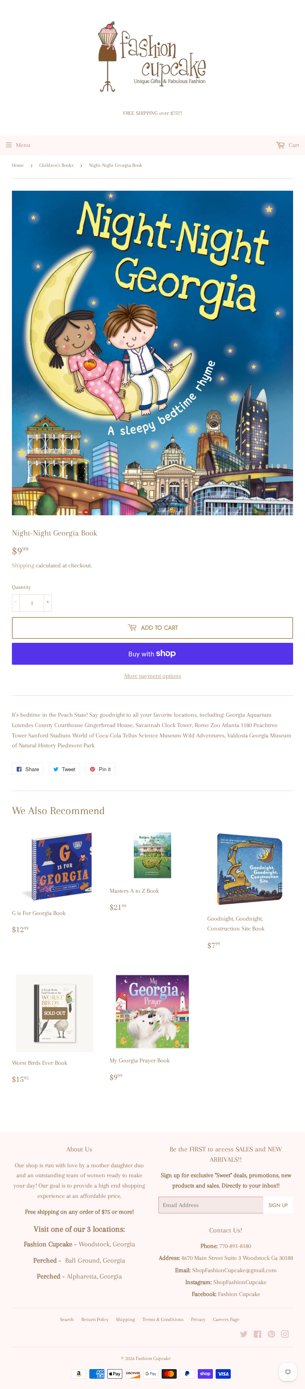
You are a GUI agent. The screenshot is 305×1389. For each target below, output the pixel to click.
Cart (293, 145)
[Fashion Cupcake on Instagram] (285, 1335)
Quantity (21, 587)
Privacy (198, 1319)
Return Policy (94, 1319)
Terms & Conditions (163, 1319)
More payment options (152, 675)
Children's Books (56, 165)
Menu (23, 145)
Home (18, 165)
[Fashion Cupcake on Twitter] (244, 1335)
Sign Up (278, 1205)
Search (67, 1319)
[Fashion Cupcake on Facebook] (257, 1335)
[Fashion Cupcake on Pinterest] (271, 1335)
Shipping (23, 565)
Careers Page (226, 1319)
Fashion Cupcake (153, 1358)
